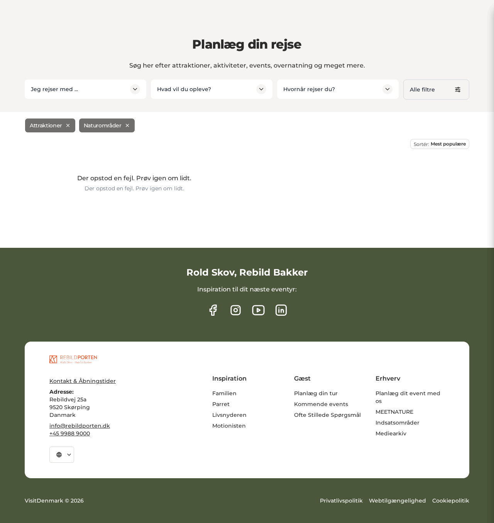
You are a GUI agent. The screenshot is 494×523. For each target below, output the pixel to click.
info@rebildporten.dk (79, 425)
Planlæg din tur (316, 393)
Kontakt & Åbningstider (82, 380)
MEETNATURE (394, 411)
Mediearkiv (391, 433)
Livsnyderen (229, 414)
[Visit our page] (235, 310)
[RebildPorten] (73, 359)
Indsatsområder (398, 422)
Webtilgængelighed (397, 500)
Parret (221, 404)
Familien (224, 393)
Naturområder (103, 125)
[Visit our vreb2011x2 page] (258, 310)
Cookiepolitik (450, 500)
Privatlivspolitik (341, 500)
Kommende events (321, 404)
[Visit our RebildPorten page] (213, 310)
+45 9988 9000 (69, 433)
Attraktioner (46, 125)
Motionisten (229, 425)
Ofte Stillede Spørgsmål (327, 414)
